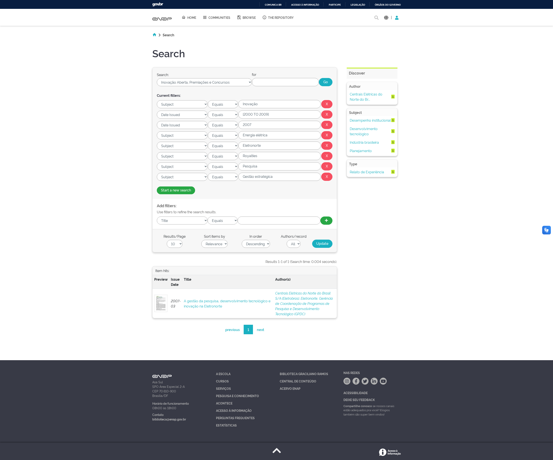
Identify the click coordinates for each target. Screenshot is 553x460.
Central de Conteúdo (298, 381)
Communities (219, 17)
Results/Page (175, 236)
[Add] (326, 220)
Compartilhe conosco (357, 406)
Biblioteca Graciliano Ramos (304, 374)
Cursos (222, 381)
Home (191, 17)
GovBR (157, 4)
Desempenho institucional (370, 120)
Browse (249, 17)
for (254, 74)
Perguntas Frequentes (235, 418)
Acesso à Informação (234, 410)
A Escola (223, 374)
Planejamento (361, 150)
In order (255, 236)
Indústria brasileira (364, 142)
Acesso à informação (305, 4)
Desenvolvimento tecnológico (364, 131)
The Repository (281, 17)
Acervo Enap (290, 388)
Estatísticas (226, 425)
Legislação (358, 4)
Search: (163, 74)
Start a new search (176, 190)
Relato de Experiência (367, 171)
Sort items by (214, 236)
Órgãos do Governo (388, 4)
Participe (335, 4)
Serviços (223, 388)
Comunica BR (273, 4)
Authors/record (294, 236)
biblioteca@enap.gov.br (169, 419)
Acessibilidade (355, 393)
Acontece (224, 403)
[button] (386, 17)
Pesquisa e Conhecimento (237, 396)
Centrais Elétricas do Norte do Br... (366, 97)
